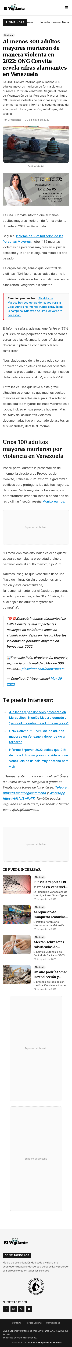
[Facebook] (6, 1309)
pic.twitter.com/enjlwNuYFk (42, 669)
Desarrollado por (36, 1342)
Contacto (16, 1323)
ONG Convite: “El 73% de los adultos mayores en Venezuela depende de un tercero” (37, 736)
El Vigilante (14, 119)
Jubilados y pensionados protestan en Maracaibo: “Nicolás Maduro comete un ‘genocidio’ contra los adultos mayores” (39, 717)
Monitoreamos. (53, 501)
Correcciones (53, 1323)
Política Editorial (34, 1323)
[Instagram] (13, 1309)
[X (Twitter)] (21, 1309)
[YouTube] (29, 1309)
